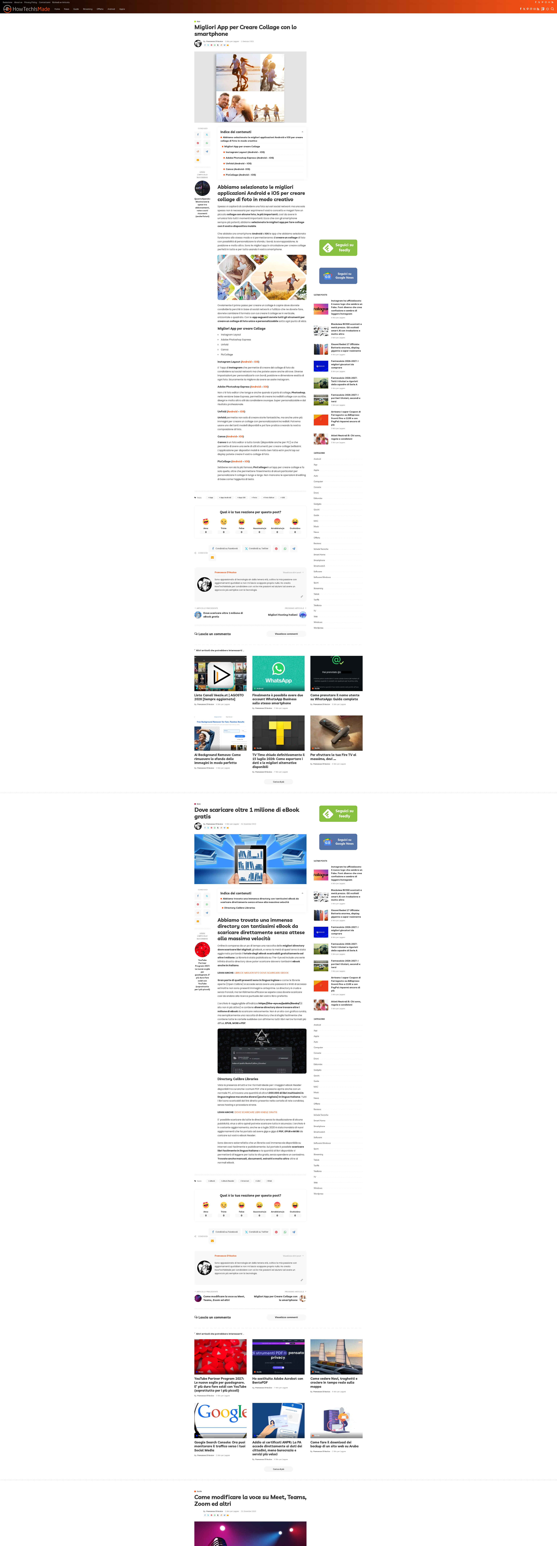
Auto (316, 475)
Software (318, 571)
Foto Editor (269, 498)
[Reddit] (221, 45)
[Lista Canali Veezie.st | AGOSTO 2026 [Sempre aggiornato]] (220, 673)
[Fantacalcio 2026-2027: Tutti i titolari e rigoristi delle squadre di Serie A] (321, 383)
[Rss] (552, 2)
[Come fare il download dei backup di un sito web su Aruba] (336, 1420)
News (316, 532)
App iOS (242, 498)
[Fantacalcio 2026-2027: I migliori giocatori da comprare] (321, 366)
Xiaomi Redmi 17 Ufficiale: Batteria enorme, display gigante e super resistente (346, 347)
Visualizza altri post (292, 572)
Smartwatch (319, 566)
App (198, 21)
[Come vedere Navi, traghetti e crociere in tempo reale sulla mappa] (336, 1356)
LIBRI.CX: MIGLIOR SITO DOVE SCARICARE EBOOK (262, 972)
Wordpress (318, 628)
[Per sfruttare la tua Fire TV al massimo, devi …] (336, 733)
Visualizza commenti (286, 633)
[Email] (227, 45)
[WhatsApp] (214, 45)
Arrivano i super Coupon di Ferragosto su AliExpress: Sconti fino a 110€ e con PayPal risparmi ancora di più (346, 418)
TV (315, 611)
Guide (316, 515)
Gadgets (317, 504)
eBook (212, 1181)
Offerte (317, 537)
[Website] (302, 596)
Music (316, 526)
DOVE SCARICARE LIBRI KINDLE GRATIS (256, 1112)
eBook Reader (228, 1181)
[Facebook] (535, 2)
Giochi (316, 509)
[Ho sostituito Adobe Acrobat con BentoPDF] (278, 1356)
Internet (245, 1181)
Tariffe (316, 599)
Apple (316, 470)
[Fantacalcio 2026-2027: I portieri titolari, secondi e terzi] (321, 400)
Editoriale (318, 498)
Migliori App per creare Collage (242, 146)
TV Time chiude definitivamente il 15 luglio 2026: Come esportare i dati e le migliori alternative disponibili (278, 761)
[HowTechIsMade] (26, 9)
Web (316, 616)
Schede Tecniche (321, 549)
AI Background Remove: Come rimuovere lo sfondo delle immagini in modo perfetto (217, 759)
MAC (316, 521)
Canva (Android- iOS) (238, 169)
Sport (316, 582)
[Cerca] (552, 9)
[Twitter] (539, 2)
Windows (318, 622)
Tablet (316, 594)
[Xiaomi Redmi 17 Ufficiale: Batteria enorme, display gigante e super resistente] (321, 349)
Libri (259, 1181)
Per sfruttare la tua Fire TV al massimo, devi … (333, 757)
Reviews (317, 543)
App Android (226, 498)
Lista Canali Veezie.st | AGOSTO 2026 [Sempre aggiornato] (219, 697)
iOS (256, 361)
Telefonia (318, 605)
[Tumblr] (217, 45)
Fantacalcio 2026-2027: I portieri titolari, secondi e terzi (345, 398)
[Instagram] (545, 2)
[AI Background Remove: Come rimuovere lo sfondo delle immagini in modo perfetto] (220, 733)
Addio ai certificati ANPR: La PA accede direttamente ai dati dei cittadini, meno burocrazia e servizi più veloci (277, 1448)
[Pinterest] (542, 2)
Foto (255, 498)
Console (317, 487)
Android (247, 361)
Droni (316, 492)
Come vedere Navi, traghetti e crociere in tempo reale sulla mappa (333, 1383)
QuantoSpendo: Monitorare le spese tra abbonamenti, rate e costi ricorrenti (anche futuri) (202, 207)
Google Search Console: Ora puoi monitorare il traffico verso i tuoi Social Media (219, 1446)
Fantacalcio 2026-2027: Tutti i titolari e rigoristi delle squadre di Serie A (344, 381)
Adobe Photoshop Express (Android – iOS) (250, 157)
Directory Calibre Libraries (239, 907)
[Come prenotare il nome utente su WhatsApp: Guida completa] (336, 673)
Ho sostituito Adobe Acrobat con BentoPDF (277, 1381)
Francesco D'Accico (214, 41)
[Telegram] (224, 45)
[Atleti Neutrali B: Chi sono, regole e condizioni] (321, 439)
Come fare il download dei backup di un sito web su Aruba (334, 1444)
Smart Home (319, 554)
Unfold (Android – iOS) (239, 163)
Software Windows (322, 577)
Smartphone (319, 560)
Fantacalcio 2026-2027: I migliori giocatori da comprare (344, 364)
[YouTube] (549, 2)
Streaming (318, 588)
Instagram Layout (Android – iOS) (245, 152)
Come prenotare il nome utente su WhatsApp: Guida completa (334, 697)
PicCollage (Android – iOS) (241, 174)
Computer (318, 481)
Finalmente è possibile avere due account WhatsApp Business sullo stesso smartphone (277, 699)
